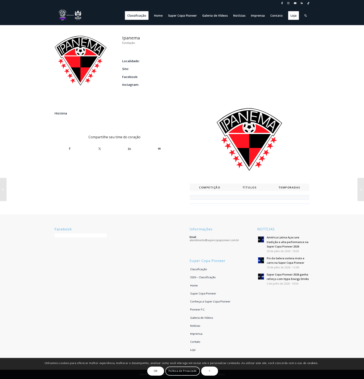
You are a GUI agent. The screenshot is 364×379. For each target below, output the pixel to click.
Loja (192, 350)
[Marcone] (360, 189)
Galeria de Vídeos (201, 318)
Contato (195, 342)
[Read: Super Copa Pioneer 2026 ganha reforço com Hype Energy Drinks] (261, 276)
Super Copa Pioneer (203, 293)
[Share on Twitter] (100, 149)
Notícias (195, 326)
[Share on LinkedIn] (129, 149)
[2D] (3, 189)
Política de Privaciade (183, 371)
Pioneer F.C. (197, 309)
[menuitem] (282, 3)
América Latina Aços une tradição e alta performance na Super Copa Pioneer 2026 (287, 241)
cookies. (312, 363)
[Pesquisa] (305, 15)
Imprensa (196, 334)
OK (156, 371)
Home (194, 285)
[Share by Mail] (159, 149)
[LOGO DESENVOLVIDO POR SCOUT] (70, 15)
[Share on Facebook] (70, 149)
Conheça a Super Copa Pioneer (210, 301)
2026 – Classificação (203, 277)
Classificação (198, 269)
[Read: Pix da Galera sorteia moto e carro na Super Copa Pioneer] (261, 260)
